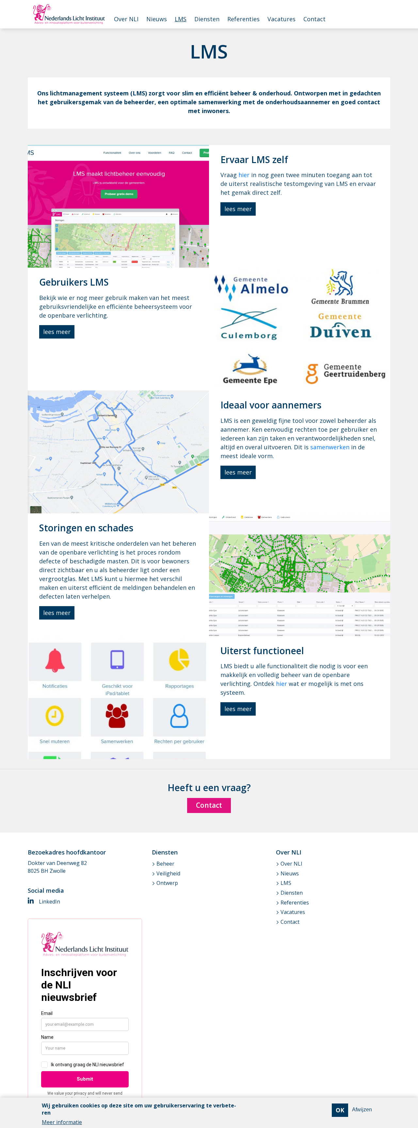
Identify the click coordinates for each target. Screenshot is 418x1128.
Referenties (243, 19)
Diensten (206, 19)
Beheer (165, 863)
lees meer (238, 209)
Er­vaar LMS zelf (254, 159)
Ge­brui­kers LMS (74, 282)
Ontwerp (167, 883)
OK (340, 1110)
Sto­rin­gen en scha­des (86, 528)
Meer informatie (62, 1122)
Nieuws (156, 19)
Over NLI (126, 19)
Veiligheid (168, 873)
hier (243, 175)
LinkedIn (49, 901)
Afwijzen (362, 1110)
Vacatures (281, 19)
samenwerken (330, 447)
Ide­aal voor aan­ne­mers (270, 405)
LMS (180, 19)
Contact (314, 19)
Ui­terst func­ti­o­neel (262, 650)
